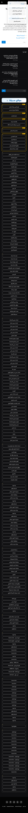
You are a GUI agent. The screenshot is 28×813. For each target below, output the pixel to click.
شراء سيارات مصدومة (14, 590)
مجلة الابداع (14, 207)
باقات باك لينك (14, 265)
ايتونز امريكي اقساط (14, 384)
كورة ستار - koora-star (14, 637)
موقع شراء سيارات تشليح (14, 583)
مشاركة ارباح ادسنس (14, 110)
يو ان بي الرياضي (14, 302)
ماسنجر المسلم (14, 130)
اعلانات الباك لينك (14, 271)
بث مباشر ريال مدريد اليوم (14, 608)
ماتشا (14, 434)
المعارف (14, 216)
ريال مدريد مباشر (14, 498)
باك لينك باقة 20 (14, 455)
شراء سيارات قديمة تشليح (14, 593)
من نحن (24, 806)
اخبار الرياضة (14, 280)
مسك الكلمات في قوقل (14, 154)
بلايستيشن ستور (14, 412)
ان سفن (14, 160)
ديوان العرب (14, 470)
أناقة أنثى (14, 194)
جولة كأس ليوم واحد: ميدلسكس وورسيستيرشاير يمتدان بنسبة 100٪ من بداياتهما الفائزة (10, 57)
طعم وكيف (14, 228)
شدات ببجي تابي (14, 329)
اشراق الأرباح (14, 250)
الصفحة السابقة (21, 35)
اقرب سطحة (14, 571)
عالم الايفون (14, 179)
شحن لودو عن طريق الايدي (14, 403)
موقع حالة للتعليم (14, 305)
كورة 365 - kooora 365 (14, 671)
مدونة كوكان (14, 182)
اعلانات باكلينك (14, 479)
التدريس (14, 274)
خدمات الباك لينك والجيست (14, 446)
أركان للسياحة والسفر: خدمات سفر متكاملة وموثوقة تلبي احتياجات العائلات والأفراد (10, 73)
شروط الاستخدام (18, 806)
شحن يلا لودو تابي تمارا (14, 378)
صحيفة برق (14, 139)
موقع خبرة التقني (14, 191)
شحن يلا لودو (14, 400)
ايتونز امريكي (14, 335)
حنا (14, 431)
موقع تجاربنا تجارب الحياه (14, 467)
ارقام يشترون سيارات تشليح (14, 586)
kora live (14, 683)
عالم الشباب (14, 116)
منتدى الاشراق (14, 283)
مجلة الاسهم (14, 173)
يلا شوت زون (14, 783)
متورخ (14, 197)
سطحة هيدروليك (14, 559)
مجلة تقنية (14, 299)
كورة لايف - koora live (14, 756)
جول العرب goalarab (14, 604)
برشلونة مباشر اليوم (14, 619)
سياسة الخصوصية (10, 806)
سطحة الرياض (14, 549)
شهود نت (14, 231)
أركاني (14, 234)
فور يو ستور (14, 366)
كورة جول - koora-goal (14, 640)
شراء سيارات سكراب (14, 577)
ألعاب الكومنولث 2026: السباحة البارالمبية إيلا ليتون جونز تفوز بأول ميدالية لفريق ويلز (10, 82)
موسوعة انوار (14, 247)
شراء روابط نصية (14, 262)
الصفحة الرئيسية (20, 37)
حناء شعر (14, 428)
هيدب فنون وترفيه (14, 311)
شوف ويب (14, 170)
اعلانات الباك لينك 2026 (14, 286)
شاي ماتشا (14, 437)
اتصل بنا (3, 806)
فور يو (14, 391)
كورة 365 (14, 598)
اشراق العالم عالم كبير (14, 277)
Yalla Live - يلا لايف (14, 662)
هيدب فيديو (14, 219)
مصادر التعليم (14, 295)
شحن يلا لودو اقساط (14, 341)
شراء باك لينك (14, 255)
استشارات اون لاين (14, 213)
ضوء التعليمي (14, 136)
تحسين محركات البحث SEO (14, 124)
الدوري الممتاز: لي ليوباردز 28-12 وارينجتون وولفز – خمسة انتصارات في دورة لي (10, 65)
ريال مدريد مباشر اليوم (14, 616)
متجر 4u (14, 369)
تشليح (14, 574)
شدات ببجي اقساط (14, 320)
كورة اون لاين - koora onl (14, 665)
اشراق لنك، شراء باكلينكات (14, 268)
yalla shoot (14, 488)
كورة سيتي (14, 601)
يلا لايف (14, 611)
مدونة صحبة (14, 240)
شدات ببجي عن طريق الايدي (14, 372)
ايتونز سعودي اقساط (14, 338)
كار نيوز (14, 188)
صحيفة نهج (14, 185)
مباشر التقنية (14, 237)
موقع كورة (14, 726)
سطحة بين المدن (14, 556)
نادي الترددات (14, 210)
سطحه (14, 553)
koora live (14, 650)
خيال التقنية (14, 166)
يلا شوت (14, 485)
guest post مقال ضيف (14, 449)
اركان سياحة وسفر (14, 148)
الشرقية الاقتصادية (14, 176)
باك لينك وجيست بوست (14, 292)
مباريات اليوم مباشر (14, 491)
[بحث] (2, 2)
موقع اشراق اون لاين (14, 145)
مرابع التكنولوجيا (14, 163)
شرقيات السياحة (14, 244)
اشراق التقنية (14, 157)
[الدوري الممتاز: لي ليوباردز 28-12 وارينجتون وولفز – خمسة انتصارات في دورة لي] (22, 65)
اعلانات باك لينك (14, 476)
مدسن (14, 200)
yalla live (14, 629)
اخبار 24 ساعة (14, 308)
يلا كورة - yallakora (14, 668)
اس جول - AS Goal (14, 674)
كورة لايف (14, 686)
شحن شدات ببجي (14, 394)
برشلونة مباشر (14, 494)
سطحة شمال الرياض (14, 562)
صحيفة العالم (14, 314)
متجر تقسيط (14, 354)
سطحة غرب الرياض (14, 565)
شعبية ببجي (14, 406)
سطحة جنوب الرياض (14, 568)
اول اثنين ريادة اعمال (14, 107)
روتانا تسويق (14, 203)
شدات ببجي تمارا (14, 323)
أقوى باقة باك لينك (14, 461)
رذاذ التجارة (14, 225)
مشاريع (14, 473)
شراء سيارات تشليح (14, 580)
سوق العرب (14, 452)
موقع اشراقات (14, 142)
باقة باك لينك (14, 121)
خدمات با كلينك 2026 (14, 464)
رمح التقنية (14, 222)
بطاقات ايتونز (14, 409)
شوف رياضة (14, 289)
